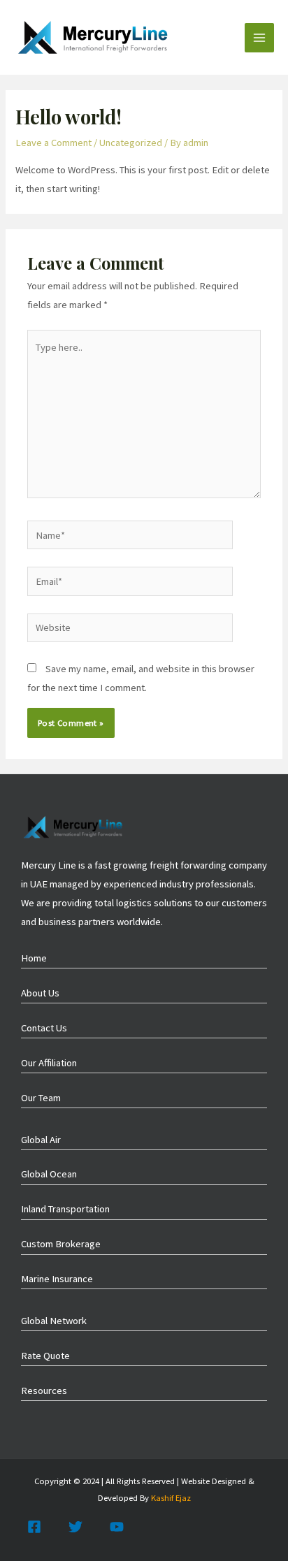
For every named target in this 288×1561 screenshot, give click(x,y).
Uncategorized (130, 142)
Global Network (54, 1320)
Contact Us (44, 1028)
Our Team (41, 1097)
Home (34, 958)
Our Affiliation (49, 1063)
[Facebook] (34, 1526)
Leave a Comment (53, 142)
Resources (44, 1390)
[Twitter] (75, 1526)
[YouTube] (116, 1526)
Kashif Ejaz (171, 1497)
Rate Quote (45, 1355)
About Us (40, 993)
